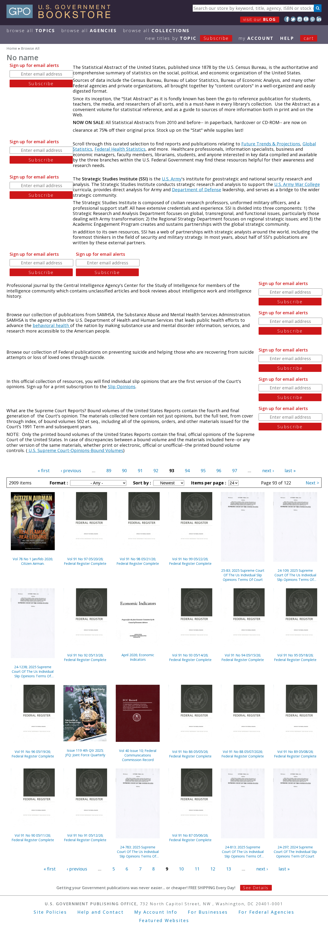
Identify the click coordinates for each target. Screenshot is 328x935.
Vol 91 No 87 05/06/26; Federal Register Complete (190, 837)
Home (11, 48)
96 (218, 470)
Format (58, 483)
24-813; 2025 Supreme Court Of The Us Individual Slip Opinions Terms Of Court (243, 851)
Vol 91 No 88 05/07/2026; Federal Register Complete (242, 753)
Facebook (287, 19)
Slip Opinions (121, 386)
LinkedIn (319, 19)
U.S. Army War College (297, 184)
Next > (312, 483)
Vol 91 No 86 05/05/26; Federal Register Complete (190, 753)
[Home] (60, 16)
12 (212, 869)
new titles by (187, 38)
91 (140, 470)
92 (155, 470)
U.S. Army (172, 179)
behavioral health (51, 325)
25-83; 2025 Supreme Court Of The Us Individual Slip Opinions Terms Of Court (242, 575)
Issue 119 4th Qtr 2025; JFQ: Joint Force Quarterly (85, 752)
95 (203, 470)
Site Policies (50, 912)
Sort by (141, 483)
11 (197, 869)
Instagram (299, 19)
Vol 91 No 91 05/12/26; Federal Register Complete (85, 837)
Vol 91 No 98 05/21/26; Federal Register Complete (137, 561)
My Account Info (155, 912)
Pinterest (312, 19)
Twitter (293, 19)
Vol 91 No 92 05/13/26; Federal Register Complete (85, 657)
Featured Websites (164, 920)
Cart (309, 38)
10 (181, 869)
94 (187, 470)
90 (124, 470)
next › (268, 470)
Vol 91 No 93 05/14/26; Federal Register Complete (190, 657)
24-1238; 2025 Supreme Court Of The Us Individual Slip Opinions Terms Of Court (33, 671)
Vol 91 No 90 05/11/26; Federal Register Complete (33, 837)
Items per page (208, 483)
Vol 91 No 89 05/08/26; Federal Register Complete (295, 753)
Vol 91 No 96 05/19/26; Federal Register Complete (33, 753)
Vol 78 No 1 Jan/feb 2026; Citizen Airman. (33, 561)
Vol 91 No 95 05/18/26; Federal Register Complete (295, 657)
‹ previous (71, 470)
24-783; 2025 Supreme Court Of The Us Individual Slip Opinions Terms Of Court (138, 851)
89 (108, 470)
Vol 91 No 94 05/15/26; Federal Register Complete (242, 657)
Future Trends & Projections (270, 144)
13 (228, 869)
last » (290, 470)
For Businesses (208, 912)
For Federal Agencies (266, 912)
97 (234, 470)
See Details (255, 887)
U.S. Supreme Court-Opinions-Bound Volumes (75, 450)
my (256, 38)
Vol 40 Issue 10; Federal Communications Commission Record (137, 755)
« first (44, 470)
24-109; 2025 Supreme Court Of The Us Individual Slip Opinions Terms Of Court (295, 575)
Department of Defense (196, 189)
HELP (287, 38)
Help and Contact (100, 912)
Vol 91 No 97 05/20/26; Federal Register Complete (85, 561)
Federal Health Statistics (120, 149)
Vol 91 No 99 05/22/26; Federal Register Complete (190, 561)
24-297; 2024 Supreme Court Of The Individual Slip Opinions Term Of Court (295, 851)
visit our (259, 19)
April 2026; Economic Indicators (137, 657)
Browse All (30, 30)
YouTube (306, 19)
